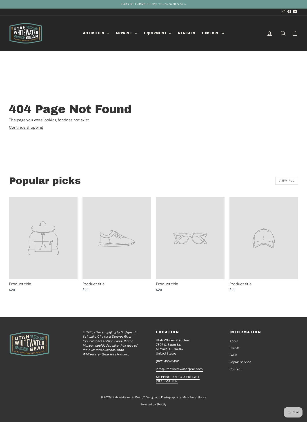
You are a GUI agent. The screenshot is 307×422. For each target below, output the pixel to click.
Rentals (186, 33)
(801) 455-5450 (167, 361)
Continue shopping (26, 127)
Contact (235, 369)
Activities (94, 33)
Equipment (156, 33)
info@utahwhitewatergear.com (179, 369)
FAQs (233, 355)
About (233, 341)
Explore (211, 33)
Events (234, 348)
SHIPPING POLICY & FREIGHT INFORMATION (178, 379)
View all (287, 181)
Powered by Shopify (153, 404)
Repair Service (240, 362)
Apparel (125, 33)
